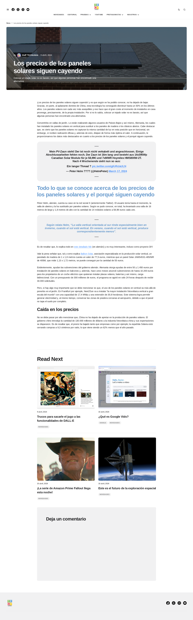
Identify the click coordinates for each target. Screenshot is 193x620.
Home (8, 23)
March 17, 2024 (118, 171)
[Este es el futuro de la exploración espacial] (127, 459)
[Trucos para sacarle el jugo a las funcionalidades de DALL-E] (66, 387)
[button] (7, 9)
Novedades (43, 427)
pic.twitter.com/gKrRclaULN (109, 166)
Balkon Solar (87, 253)
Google (103, 423)
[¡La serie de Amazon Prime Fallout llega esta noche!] (66, 459)
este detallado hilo (83, 247)
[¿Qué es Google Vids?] (127, 387)
